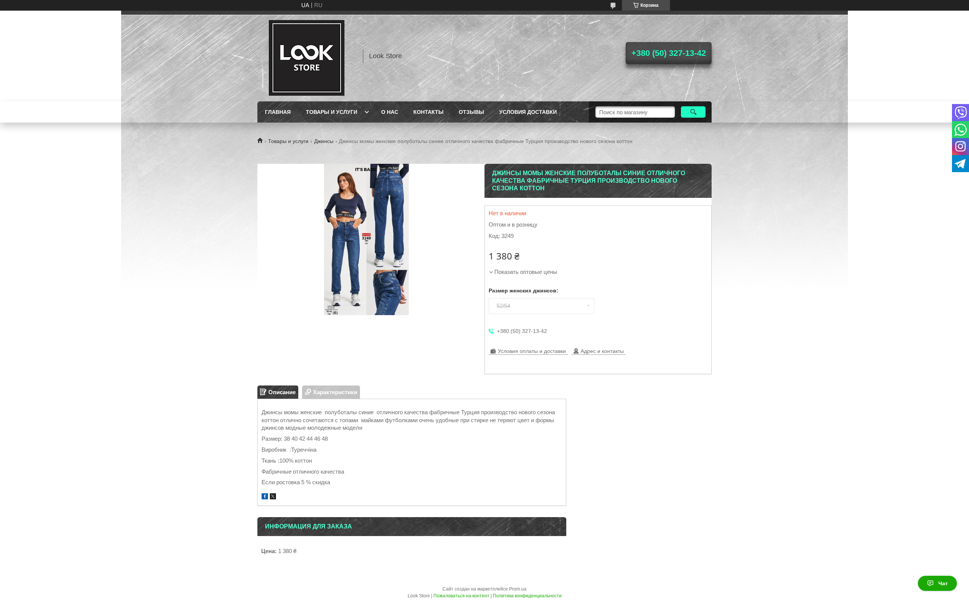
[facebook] (265, 497)
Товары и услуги (331, 112)
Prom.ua (518, 589)
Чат (943, 583)
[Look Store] (306, 56)
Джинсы (323, 141)
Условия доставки (528, 112)
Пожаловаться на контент (461, 595)
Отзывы (471, 112)
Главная (278, 112)
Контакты (428, 112)
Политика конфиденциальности (527, 595)
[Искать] (693, 112)
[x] (273, 497)
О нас (389, 112)
